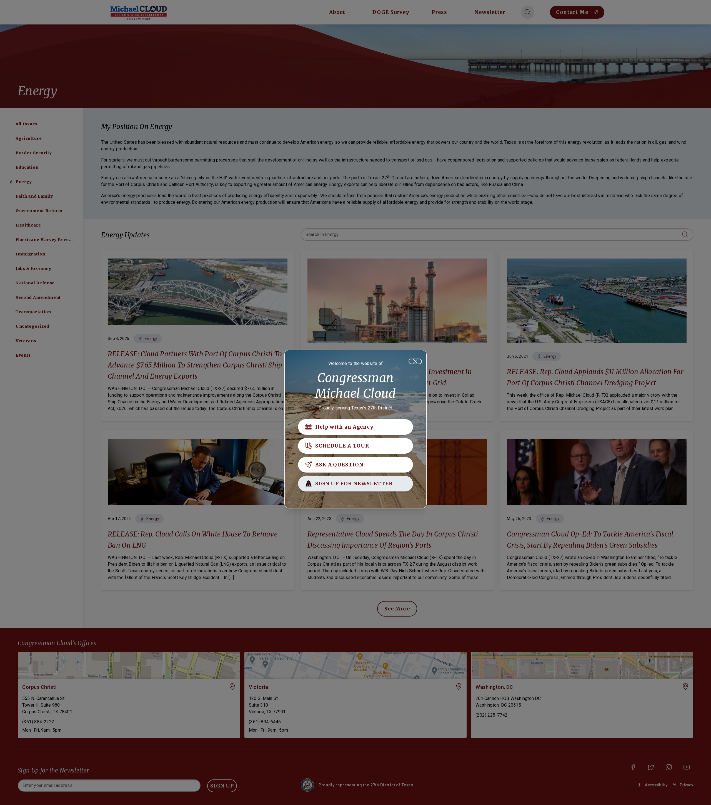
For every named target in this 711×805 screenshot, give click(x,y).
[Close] (415, 361)
